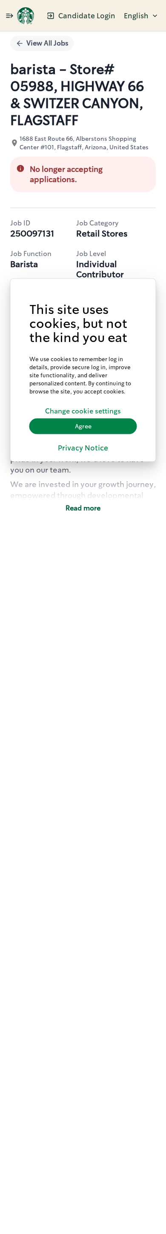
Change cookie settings (83, 411)
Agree (83, 426)
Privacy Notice (83, 447)
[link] (25, 15)
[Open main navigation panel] (9, 15)
